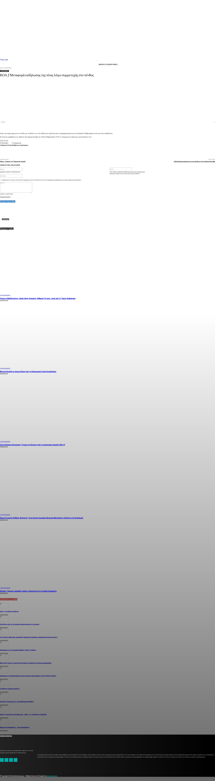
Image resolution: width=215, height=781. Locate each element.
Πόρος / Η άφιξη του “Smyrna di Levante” (13, 161)
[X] (188, 126)
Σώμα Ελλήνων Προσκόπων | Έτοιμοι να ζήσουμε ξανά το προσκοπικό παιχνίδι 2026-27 (32, 445)
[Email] (200, 126)
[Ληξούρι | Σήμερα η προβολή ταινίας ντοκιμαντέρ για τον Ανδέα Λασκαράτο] (107, 556)
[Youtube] (15, 760)
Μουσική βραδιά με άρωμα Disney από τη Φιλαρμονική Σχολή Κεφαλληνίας (28, 372)
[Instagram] (6, 760)
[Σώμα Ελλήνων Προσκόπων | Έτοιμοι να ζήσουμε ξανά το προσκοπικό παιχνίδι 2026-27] (107, 410)
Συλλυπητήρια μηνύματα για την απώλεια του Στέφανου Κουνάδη (194, 161)
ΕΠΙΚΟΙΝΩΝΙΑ (6, 735)
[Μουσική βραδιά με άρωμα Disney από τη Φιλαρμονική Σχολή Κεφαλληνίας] (107, 337)
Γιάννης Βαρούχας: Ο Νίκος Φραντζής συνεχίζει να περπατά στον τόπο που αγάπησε (28, 222)
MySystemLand (52, 776)
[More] (212, 127)
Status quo (5, 219)
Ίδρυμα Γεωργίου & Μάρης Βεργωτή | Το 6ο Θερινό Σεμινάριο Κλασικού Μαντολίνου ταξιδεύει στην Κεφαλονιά (41, 518)
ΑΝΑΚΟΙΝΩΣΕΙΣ (5, 295)
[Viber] (206, 126)
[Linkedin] (194, 126)
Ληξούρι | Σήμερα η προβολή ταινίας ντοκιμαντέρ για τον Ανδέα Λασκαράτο (28, 591)
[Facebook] (182, 126)
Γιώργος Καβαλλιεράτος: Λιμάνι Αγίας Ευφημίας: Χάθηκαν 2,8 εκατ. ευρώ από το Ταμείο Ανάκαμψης (38, 298)
